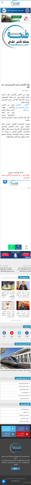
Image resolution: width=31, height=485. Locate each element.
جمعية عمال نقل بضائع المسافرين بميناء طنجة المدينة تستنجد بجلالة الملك (7, 269)
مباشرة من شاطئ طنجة (23, 395)
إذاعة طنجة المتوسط (24, 398)
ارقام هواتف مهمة (25, 392)
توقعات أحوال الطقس (24, 389)
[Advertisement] (15, 65)
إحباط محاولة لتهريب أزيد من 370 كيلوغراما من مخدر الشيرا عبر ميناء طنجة (24, 269)
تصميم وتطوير (17, 481)
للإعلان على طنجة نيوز (23, 421)
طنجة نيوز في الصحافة (23, 415)
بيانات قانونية (25, 412)
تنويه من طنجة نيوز (24, 418)
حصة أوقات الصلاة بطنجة (23, 383)
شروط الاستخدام (25, 409)
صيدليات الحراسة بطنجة (23, 386)
